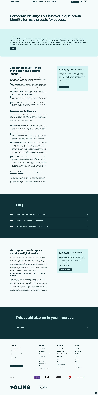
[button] (34, 2)
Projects (41, 1)
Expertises (17, 10)
